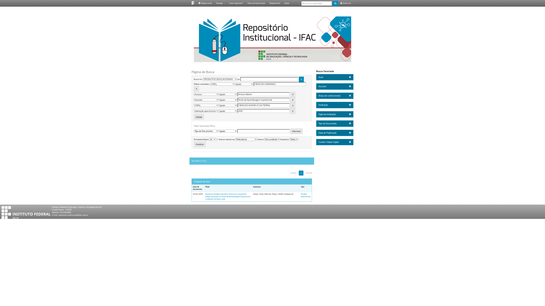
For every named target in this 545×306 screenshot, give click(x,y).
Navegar (219, 3)
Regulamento (274, 3)
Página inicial (206, 3)
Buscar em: (198, 79)
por (238, 79)
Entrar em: (347, 3)
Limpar (199, 117)
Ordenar (260, 140)
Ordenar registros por (227, 140)
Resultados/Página (201, 140)
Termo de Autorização (256, 3)
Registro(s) (284, 140)
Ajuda (286, 3)
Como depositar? (236, 3)
